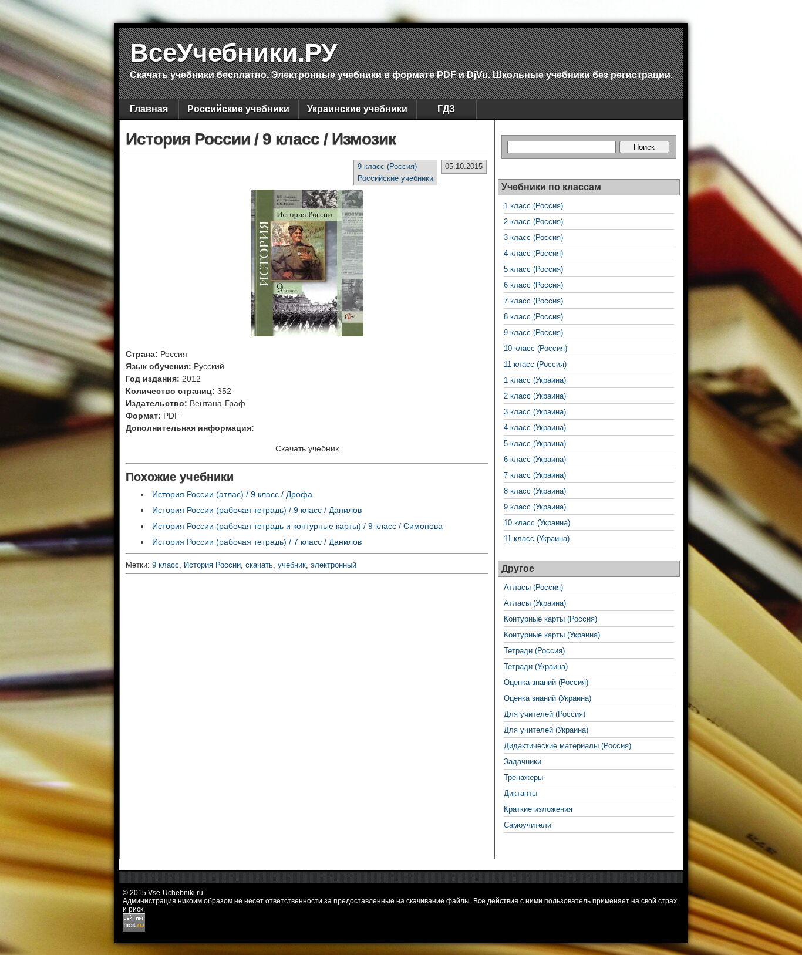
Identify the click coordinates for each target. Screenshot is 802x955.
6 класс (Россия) (533, 285)
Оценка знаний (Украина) (547, 698)
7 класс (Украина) (535, 475)
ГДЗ (446, 109)
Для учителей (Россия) (544, 714)
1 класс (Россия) (533, 205)
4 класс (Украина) (535, 427)
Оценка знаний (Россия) (546, 682)
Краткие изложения (538, 809)
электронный (333, 565)
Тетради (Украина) (536, 666)
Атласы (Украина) (535, 603)
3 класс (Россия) (533, 237)
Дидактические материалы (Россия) (567, 745)
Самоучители (527, 825)
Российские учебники (238, 109)
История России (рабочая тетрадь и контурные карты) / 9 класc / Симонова (297, 526)
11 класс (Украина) (537, 538)
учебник (292, 565)
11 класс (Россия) (535, 364)
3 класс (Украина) (535, 411)
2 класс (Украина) (535, 396)
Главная (149, 109)
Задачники (522, 761)
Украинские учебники (357, 109)
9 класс (165, 565)
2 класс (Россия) (533, 221)
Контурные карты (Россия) (550, 619)
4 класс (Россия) (533, 253)
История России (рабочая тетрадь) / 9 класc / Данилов (257, 510)
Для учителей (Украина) (546, 729)
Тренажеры (523, 777)
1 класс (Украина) (535, 380)
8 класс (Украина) (535, 491)
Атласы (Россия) (533, 587)
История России (212, 565)
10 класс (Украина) (537, 522)
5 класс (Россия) (533, 269)
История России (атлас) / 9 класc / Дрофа (232, 494)
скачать (259, 565)
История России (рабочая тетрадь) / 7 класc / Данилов (257, 541)
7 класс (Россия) (533, 300)
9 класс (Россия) (387, 166)
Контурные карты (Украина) (552, 634)
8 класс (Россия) (533, 316)
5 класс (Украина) (535, 443)
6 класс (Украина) (535, 459)
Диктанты (520, 793)
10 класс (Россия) (535, 348)
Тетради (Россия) (534, 650)
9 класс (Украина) (535, 506)
